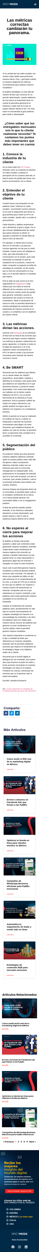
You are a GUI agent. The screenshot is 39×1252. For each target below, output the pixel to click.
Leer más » (10, 769)
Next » (32, 1141)
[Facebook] (13, 1247)
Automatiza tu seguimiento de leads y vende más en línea (19, 927)
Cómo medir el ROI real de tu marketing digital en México (19, 761)
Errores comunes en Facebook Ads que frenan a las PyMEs (17, 802)
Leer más (5, 1029)
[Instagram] (20, 1247)
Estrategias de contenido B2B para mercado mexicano (17, 967)
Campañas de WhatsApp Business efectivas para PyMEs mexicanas (18, 1133)
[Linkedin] (26, 1247)
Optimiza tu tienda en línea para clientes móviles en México (18, 843)
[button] (35, 4)
